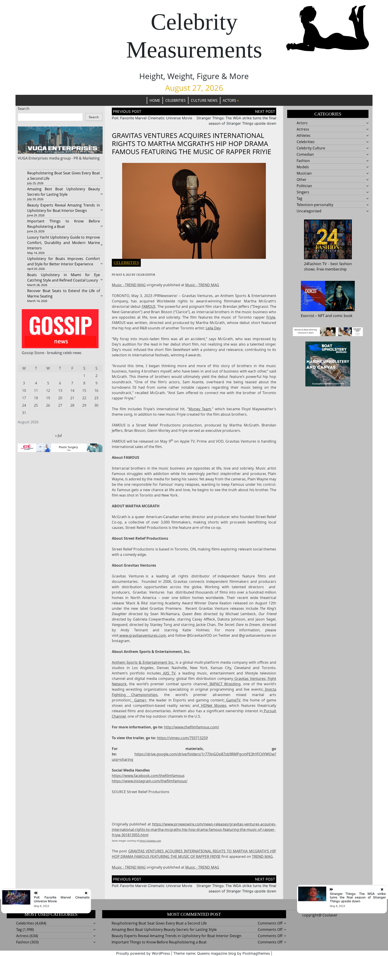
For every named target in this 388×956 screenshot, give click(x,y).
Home (155, 100)
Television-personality (315, 204)
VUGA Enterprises (33, 158)
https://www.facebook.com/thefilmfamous (148, 775)
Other (301, 179)
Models (303, 166)
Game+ (139, 700)
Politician (304, 185)
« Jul (58, 435)
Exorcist (307, 315)
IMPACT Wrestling (225, 683)
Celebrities (175, 100)
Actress (303, 129)
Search (23, 108)
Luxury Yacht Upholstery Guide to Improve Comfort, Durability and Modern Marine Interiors (63, 243)
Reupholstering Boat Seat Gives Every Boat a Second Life (159, 923)
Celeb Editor (145, 274)
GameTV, (233, 700)
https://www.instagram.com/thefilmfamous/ (149, 781)
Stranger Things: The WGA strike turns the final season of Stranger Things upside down (358, 897)
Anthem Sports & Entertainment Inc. (143, 662)
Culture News (204, 100)
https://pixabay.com (150, 840)
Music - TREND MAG (129, 284)
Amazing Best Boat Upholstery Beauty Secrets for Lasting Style (164, 929)
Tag (299, 198)
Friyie (270, 317)
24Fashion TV (315, 263)
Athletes (304, 135)
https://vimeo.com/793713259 (182, 737)
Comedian (305, 154)
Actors (229, 100)
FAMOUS (148, 306)
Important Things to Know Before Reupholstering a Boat (159, 942)
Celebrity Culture (311, 148)
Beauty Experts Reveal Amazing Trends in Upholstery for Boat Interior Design (176, 935)
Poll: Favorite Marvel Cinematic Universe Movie (152, 118)
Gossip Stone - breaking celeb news (52, 352)
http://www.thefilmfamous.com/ (191, 727)
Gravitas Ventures (249, 678)
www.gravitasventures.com (142, 635)
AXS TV (169, 673)
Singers (303, 192)
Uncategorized (309, 211)
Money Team (200, 408)
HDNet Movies (214, 705)
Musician (304, 173)
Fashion (303, 160)
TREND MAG (262, 856)
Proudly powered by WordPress (143, 953)
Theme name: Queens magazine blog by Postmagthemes (221, 953)
